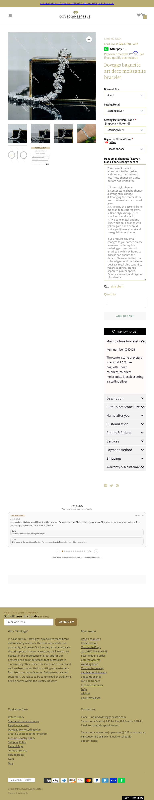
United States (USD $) (20, 779)
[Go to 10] (82, 551)
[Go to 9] (80, 551)
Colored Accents (90, 660)
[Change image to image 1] (17, 134)
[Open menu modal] (10, 15)
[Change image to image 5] (17, 155)
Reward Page (15, 746)
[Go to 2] (64, 551)
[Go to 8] (78, 551)
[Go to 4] (69, 551)
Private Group (89, 643)
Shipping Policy (17, 742)
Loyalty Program (91, 697)
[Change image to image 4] (86, 133)
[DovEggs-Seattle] (75, 15)
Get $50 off (66, 621)
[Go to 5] (71, 551)
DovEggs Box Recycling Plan (24, 729)
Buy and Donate (90, 681)
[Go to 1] (62, 551)
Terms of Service (17, 750)
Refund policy (16, 754)
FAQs (84, 689)
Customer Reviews (92, 685)
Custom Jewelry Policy (21, 738)
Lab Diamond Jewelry (94, 672)
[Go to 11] (84, 551)
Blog (10, 763)
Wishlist (85, 693)
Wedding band (89, 664)
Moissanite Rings (91, 647)
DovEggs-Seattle (34, 788)
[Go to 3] (67, 551)
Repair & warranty (18, 725)
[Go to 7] (75, 551)
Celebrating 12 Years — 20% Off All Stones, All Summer (77, 3)
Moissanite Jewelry (92, 668)
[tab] (125, 341)
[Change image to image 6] (40, 155)
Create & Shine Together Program (28, 733)
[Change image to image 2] (40, 133)
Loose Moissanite (91, 676)
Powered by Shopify (18, 792)
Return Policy (16, 717)
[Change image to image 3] (63, 133)
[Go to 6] (73, 551)
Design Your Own (91, 639)
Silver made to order (93, 655)
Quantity (110, 294)
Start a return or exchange (23, 721)
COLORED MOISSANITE (94, 651)
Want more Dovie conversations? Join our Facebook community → (77, 557)
